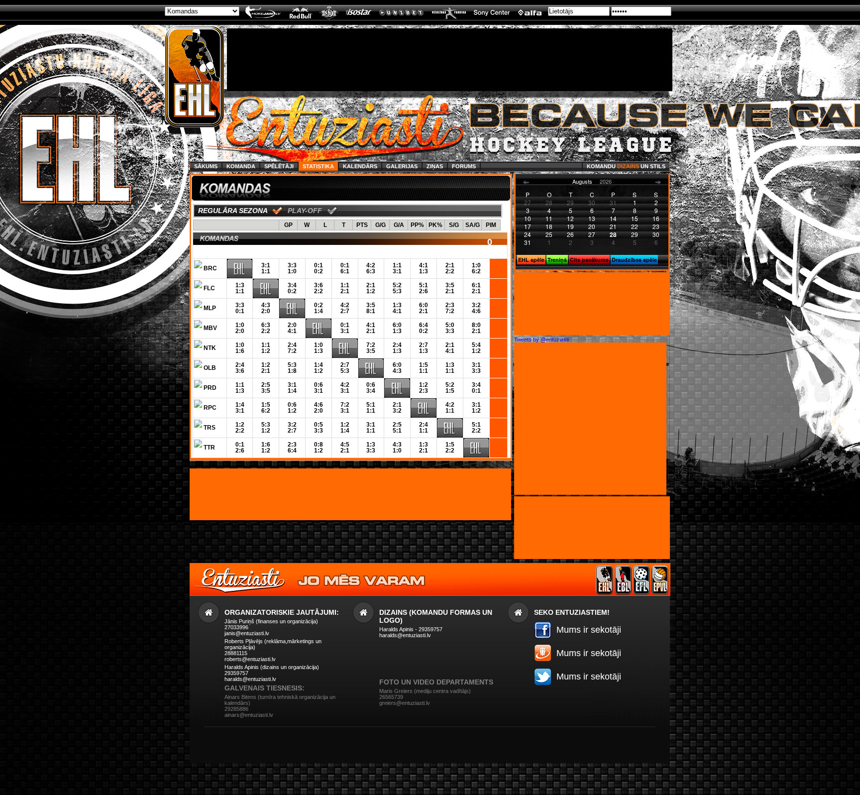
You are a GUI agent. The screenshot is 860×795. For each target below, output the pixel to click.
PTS (362, 225)
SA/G (472, 225)
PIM (491, 225)
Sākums (205, 166)
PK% (435, 225)
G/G (380, 225)
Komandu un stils (626, 166)
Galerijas (402, 166)
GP (288, 225)
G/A (399, 225)
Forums (464, 166)
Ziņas (435, 166)
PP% (417, 225)
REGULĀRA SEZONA (233, 211)
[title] (194, 76)
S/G (454, 225)
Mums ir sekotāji (588, 630)
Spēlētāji (279, 166)
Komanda (240, 166)
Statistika (318, 166)
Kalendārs (360, 166)
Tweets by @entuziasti (541, 339)
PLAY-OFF (305, 211)
